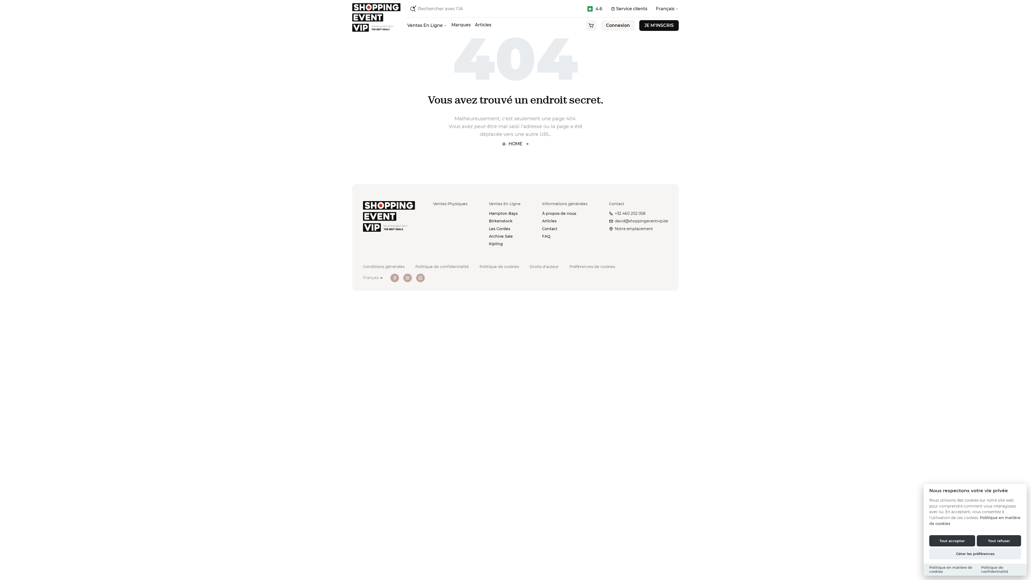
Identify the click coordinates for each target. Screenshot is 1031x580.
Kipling (496, 243)
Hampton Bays (503, 213)
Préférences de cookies (592, 266)
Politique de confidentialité (442, 266)
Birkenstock (501, 221)
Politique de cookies (499, 266)
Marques (461, 24)
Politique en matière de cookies (950, 570)
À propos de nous (559, 213)
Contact (549, 228)
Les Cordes (499, 228)
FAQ (546, 236)
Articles (483, 24)
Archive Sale (501, 236)
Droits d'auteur (544, 266)
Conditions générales (384, 266)
